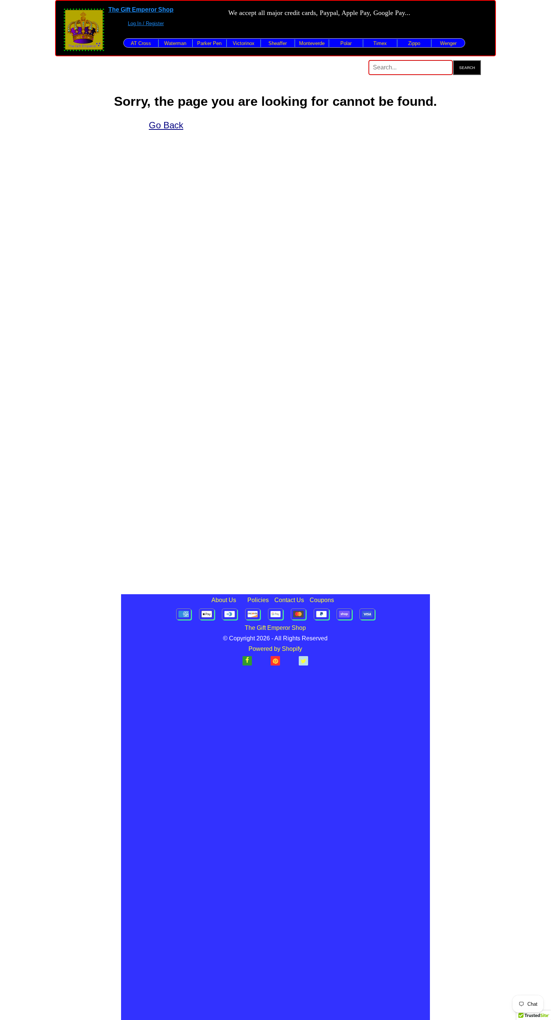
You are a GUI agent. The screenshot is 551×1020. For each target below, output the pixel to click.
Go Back (166, 125)
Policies (258, 600)
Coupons (322, 600)
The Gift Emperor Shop (141, 9)
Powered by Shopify (275, 649)
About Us (223, 600)
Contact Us (289, 600)
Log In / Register (146, 23)
